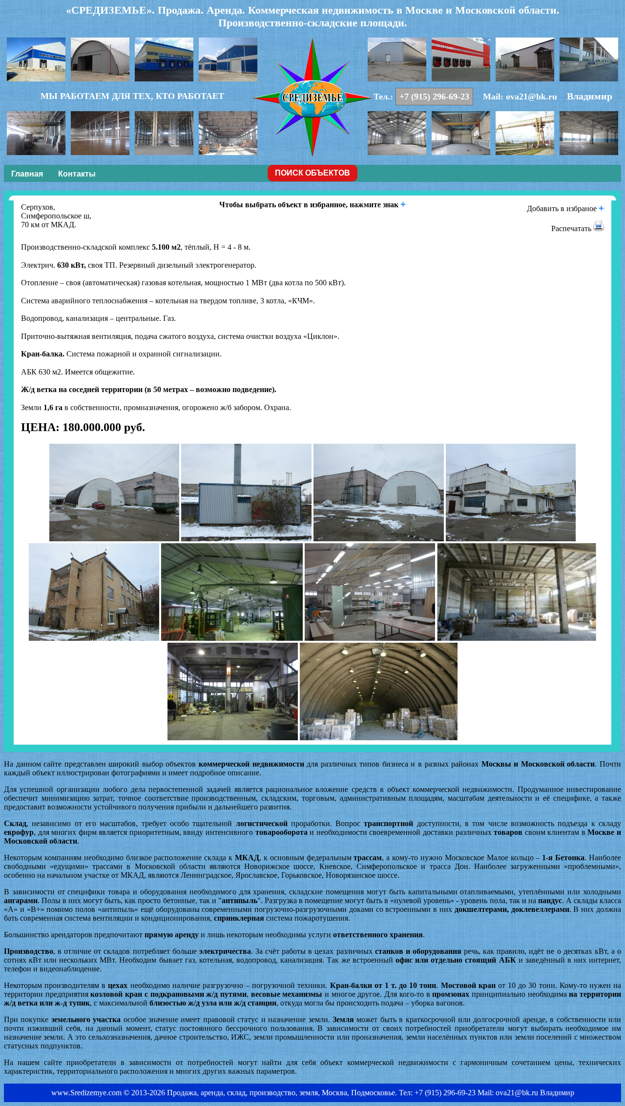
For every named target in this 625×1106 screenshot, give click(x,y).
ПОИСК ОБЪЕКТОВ (312, 173)
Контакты (77, 174)
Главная (27, 174)
